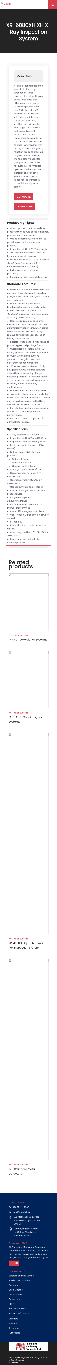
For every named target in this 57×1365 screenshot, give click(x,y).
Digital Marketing (16, 1357)
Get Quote (24, 196)
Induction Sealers (18, 1308)
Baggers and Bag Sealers (21, 1275)
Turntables (14, 1333)
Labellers (13, 1318)
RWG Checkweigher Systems (28, 639)
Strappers (14, 1328)
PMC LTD (19, 1362)
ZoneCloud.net (18, 1360)
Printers (13, 1323)
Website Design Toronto (37, 1357)
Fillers (12, 1304)
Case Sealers (15, 1294)
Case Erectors (16, 1290)
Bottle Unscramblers (19, 1280)
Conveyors (14, 1299)
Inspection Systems (18, 635)
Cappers (13, 1285)
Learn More (25, 206)
